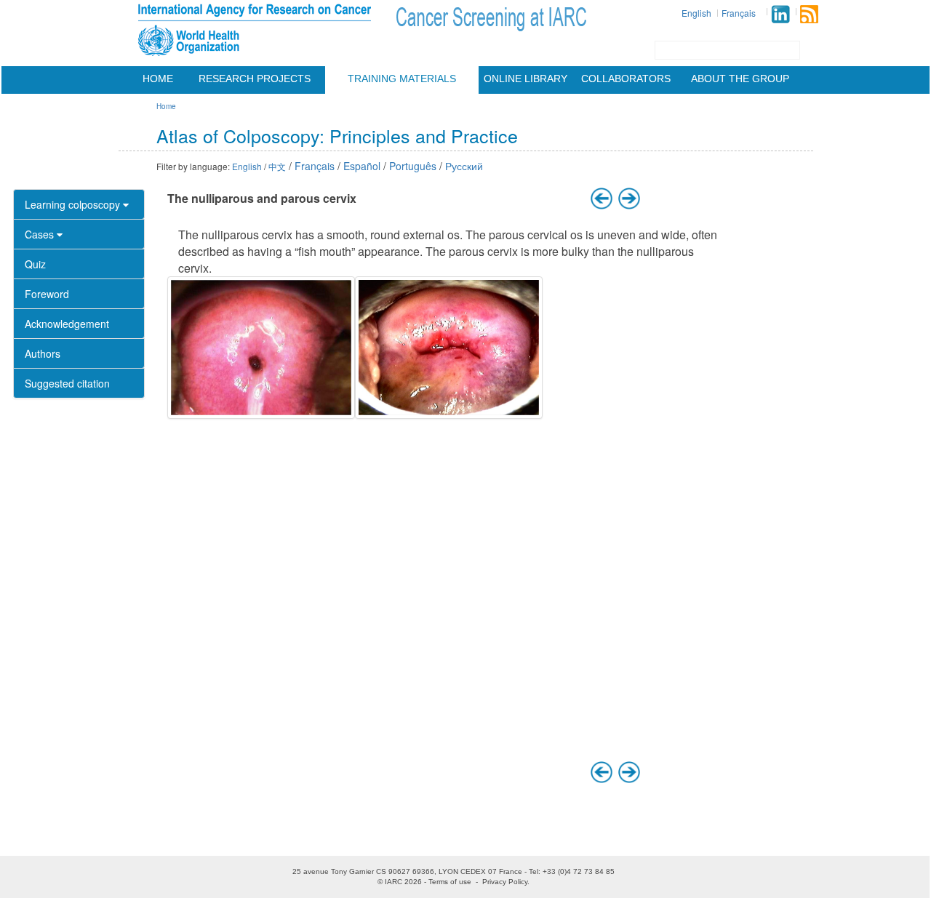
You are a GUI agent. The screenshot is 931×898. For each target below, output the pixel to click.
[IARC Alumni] (780, 14)
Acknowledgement (67, 323)
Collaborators (626, 78)
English (696, 13)
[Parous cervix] (449, 347)
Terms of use (449, 882)
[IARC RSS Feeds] (809, 14)
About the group (740, 78)
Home (158, 78)
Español (361, 166)
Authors (42, 353)
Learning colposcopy (74, 204)
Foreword (47, 293)
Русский (464, 166)
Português (412, 166)
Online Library (525, 78)
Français (739, 13)
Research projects (255, 78)
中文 (277, 166)
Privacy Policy (504, 882)
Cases (41, 234)
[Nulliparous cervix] (261, 347)
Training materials (402, 78)
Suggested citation (67, 383)
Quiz (35, 264)
